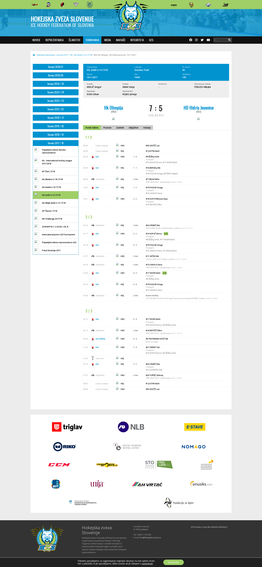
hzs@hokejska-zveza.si (150, 537)
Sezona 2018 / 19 (56, 134)
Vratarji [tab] (147, 127)
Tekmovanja (92, 40)
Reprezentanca (54, 40)
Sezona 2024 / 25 (55, 84)
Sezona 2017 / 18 (64, 55)
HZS (151, 40)
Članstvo (74, 40)
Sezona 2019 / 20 (55, 126)
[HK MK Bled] (48, 5)
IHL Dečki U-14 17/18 (83, 55)
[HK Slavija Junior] (191, 5)
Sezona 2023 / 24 (55, 92)
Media (107, 40)
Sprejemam (173, 562)
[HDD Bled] (35, 5)
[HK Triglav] (208, 5)
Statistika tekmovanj (46, 55)
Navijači (120, 40)
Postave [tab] (107, 127)
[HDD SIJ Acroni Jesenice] (62, 5)
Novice (36, 40)
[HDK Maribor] (76, 4)
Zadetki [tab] (120, 127)
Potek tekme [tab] (92, 127)
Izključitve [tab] (133, 127)
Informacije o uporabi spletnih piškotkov (209, 527)
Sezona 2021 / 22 (55, 109)
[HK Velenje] (225, 5)
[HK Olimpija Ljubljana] (174, 4)
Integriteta (137, 40)
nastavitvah (147, 563)
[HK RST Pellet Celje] (90, 4)
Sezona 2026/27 (55, 67)
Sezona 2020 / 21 (55, 118)
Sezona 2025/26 (55, 75)
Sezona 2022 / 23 (55, 101)
